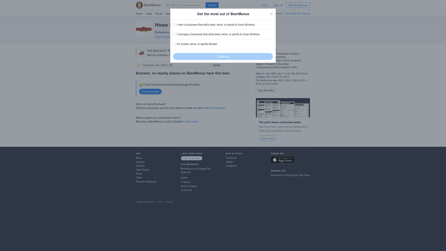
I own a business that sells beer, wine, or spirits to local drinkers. (216, 24)
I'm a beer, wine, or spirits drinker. (197, 44)
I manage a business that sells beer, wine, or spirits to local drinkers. (218, 34)
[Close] (271, 13)
